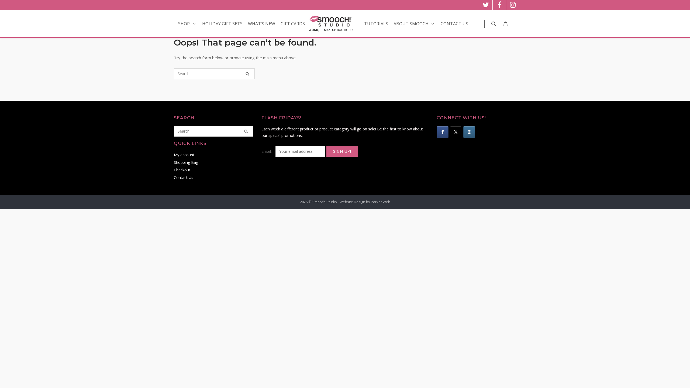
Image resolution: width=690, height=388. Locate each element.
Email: (267, 151)
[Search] (247, 73)
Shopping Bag (186, 162)
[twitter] (485, 5)
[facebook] (499, 5)
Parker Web (380, 201)
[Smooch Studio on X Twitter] (456, 132)
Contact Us (183, 177)
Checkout (182, 169)
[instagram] (512, 5)
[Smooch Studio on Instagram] (469, 132)
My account (184, 154)
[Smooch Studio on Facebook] (442, 132)
